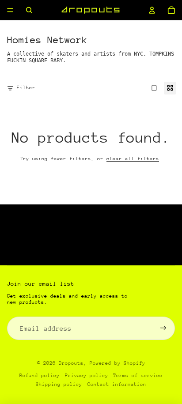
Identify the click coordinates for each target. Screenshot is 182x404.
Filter (26, 88)
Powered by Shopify (117, 363)
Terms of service (138, 375)
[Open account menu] (152, 10)
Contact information (116, 384)
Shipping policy (59, 384)
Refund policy (39, 375)
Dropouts (71, 363)
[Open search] (29, 10)
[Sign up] (163, 328)
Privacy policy (86, 375)
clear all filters (132, 159)
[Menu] (10, 10)
